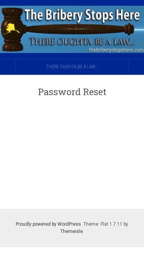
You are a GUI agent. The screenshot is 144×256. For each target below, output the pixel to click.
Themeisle (71, 231)
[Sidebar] (7, 66)
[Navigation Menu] (136, 66)
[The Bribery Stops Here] (72, 29)
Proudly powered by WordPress (48, 224)
